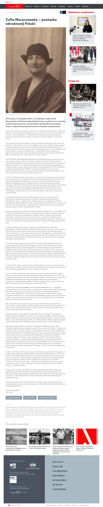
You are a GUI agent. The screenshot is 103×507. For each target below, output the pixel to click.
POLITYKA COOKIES (84, 505)
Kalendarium (45, 6)
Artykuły (70, 6)
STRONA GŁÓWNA (50, 505)
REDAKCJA (59, 505)
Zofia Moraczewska (13, 398)
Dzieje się (36, 6)
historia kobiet (30, 398)
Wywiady (53, 6)
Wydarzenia (28, 6)
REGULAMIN (75, 505)
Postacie (77, 6)
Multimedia (85, 6)
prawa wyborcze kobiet (47, 398)
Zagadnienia (62, 6)
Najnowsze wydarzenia (81, 12)
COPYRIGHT (67, 505)
